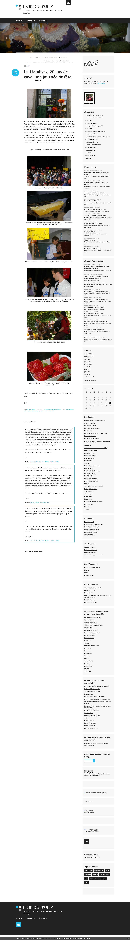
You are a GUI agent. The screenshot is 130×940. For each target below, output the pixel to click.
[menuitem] (20, 20)
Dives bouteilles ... (91, 123)
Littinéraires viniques (90, 455)
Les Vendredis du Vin (90, 425)
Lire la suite (101, 83)
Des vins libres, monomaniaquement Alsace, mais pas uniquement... (97, 442)
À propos (43, 21)
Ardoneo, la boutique (90, 622)
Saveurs (89, 831)
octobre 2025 (88, 354)
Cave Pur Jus (88, 648)
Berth (86, 572)
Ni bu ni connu (88, 507)
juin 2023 (87, 372)
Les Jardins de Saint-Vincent (92, 617)
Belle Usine (49, 129)
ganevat (95, 874)
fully (41, 411)
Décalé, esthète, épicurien (91, 471)
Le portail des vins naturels (92, 715)
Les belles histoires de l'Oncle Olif (96, 131)
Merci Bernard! (89, 240)
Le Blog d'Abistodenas (90, 489)
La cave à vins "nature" (90, 630)
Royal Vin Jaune (89, 720)
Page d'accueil (64, 57)
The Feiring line (88, 476)
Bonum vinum (88, 496)
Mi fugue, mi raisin (89, 635)
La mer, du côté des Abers (91, 529)
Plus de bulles (88, 666)
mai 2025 (87, 359)
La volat (86, 658)
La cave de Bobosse (90, 473)
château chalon (93, 879)
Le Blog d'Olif (87, 801)
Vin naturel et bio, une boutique (93, 625)
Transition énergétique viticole (95, 215)
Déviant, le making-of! (92, 201)
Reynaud (87, 291)
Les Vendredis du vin (92, 139)
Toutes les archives (90, 380)
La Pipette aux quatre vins (92, 428)
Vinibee (86, 643)
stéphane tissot (98, 870)
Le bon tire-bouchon (90, 723)
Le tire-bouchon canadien (91, 438)
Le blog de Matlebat (90, 436)
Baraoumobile (88, 468)
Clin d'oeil (89, 120)
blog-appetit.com (89, 812)
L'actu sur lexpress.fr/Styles (93, 831)
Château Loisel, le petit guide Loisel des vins (97, 699)
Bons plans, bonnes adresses (94, 115)
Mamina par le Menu (92, 142)
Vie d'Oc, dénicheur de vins (92, 633)
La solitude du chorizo (90, 532)
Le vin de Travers (89, 600)
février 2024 (88, 364)
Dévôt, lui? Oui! (89, 232)
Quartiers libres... (91, 147)
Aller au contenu (6, 1)
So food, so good (89, 534)
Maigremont (88, 431)
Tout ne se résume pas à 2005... (95, 193)
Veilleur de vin (88, 661)
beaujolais (88, 874)
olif (85, 307)
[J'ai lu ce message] (128, 938)
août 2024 (87, 361)
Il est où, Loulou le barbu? (91, 527)
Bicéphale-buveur (89, 458)
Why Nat (86, 668)
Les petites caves (89, 638)
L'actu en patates (89, 575)
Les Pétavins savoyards (91, 728)
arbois (107, 870)
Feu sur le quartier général (92, 567)
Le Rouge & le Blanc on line (92, 689)
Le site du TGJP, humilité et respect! (94, 696)
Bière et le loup (88, 504)
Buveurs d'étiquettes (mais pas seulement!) (96, 686)
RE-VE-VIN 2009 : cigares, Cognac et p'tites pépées (44, 57)
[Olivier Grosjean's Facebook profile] (95, 792)
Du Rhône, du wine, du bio (91, 645)
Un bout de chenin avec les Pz (92, 588)
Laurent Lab (88, 266)
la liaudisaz (32, 411)
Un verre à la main (89, 423)
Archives (31, 21)
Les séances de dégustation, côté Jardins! (98, 136)
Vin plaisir (87, 463)
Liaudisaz (60, 124)
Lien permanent (30, 409)
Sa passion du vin (89, 453)
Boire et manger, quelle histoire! (93, 524)
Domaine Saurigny (89, 590)
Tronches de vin (90, 155)
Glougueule (87, 445)
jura (86, 879)
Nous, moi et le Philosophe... (94, 224)
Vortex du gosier (89, 494)
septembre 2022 (89, 377)
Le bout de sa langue (90, 552)
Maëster (86, 570)
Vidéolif (88, 158)
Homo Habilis (88, 499)
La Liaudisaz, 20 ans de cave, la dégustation (56, 61)
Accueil (19, 21)
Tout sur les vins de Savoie (92, 691)
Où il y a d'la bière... (89, 547)
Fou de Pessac (88, 593)
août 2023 (87, 366)
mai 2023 (87, 374)
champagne (103, 879)
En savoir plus (87, 938)
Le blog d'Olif (38, 6)
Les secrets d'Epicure (90, 550)
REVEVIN (89, 153)
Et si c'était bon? (89, 522)
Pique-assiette (88, 694)
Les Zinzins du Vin (89, 620)
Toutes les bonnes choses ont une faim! (95, 448)
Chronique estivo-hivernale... (94, 118)
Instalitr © (89, 128)
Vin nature (87, 509)
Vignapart (87, 640)
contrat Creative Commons (92, 775)
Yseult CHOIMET (89, 276)
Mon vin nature (88, 653)
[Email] (68, 2)
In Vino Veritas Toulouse (91, 710)
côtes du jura (88, 870)
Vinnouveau (87, 651)
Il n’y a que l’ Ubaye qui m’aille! (95, 209)
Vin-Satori (87, 656)
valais (37, 411)
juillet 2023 (87, 369)
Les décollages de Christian (92, 466)
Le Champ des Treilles (90, 602)
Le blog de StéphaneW (90, 450)
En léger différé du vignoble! (52, 409)
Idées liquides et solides (91, 481)
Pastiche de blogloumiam (93, 144)
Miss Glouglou (88, 460)
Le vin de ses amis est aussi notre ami (95, 420)
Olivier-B (87, 284)
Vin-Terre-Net (88, 713)
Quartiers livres (90, 150)
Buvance (86, 663)
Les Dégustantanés (92, 134)
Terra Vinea (87, 671)
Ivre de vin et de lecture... (92, 248)
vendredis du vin (104, 874)
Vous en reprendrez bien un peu (93, 501)
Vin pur (86, 718)
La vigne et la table (89, 725)
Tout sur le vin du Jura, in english (93, 486)
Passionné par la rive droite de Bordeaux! (96, 433)
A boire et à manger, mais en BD (93, 555)
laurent (32, 502)
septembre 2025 (89, 356)
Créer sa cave (88, 627)
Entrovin (86, 483)
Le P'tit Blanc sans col (90, 478)
